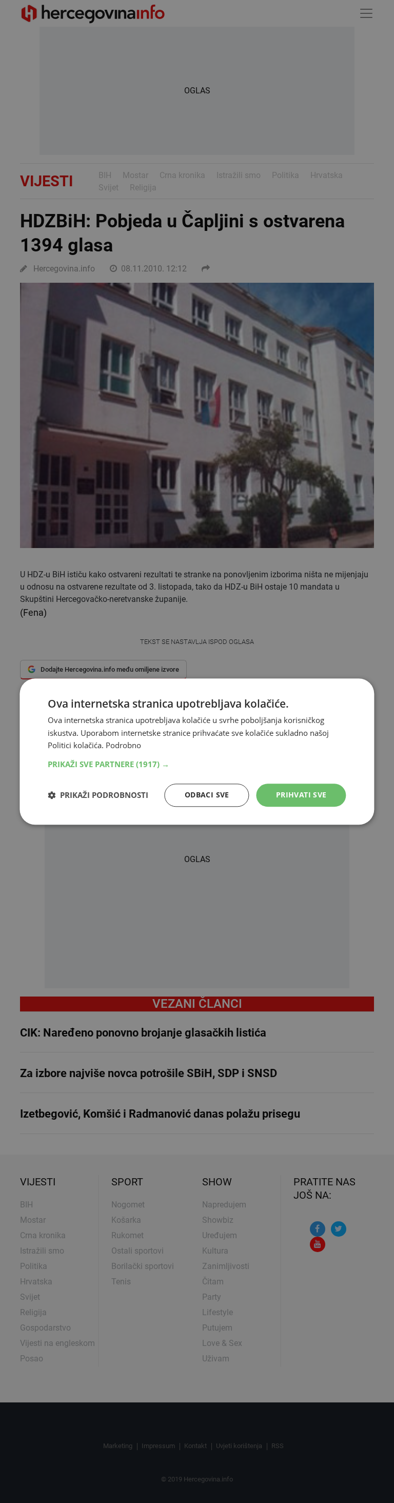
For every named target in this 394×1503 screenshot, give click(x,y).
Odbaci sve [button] (207, 794)
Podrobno (123, 745)
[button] (197, 764)
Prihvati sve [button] (301, 794)
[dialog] (196, 751)
